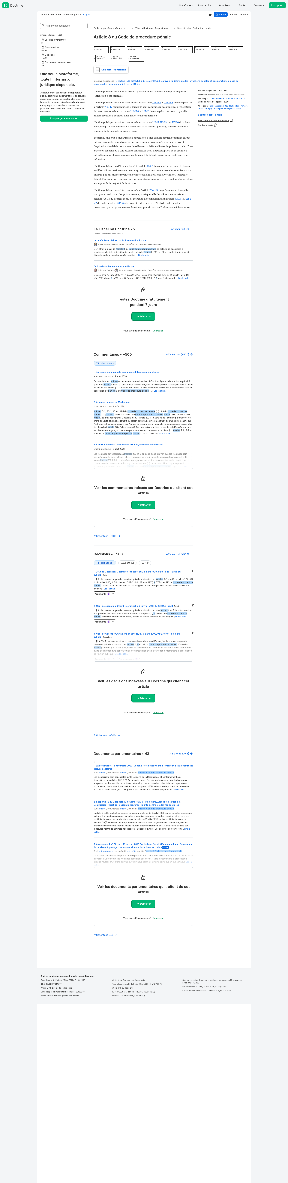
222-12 (155, 122)
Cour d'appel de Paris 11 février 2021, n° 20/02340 (63, 992)
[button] (225, 5)
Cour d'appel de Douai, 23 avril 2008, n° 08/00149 (204, 987)
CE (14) (145, 563)
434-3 (150, 166)
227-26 (145, 111)
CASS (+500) (127, 563)
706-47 (108, 106)
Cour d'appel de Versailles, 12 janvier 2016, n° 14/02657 (206, 990)
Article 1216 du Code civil (122, 988)
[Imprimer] (210, 14)
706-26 (120, 203)
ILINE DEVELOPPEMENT (51, 984)
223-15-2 (156, 102)
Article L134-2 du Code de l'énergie (56, 988)
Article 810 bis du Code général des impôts (60, 996)
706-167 (154, 190)
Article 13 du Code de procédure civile (128, 980)
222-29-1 (134, 111)
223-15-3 (168, 102)
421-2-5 (179, 198)
